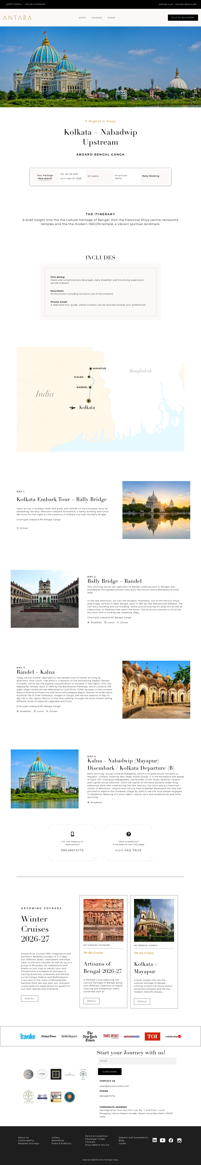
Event (111, 18)
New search (45, 178)
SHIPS (82, 18)
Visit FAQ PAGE (128, 850)
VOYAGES (97, 18)
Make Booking (150, 176)
